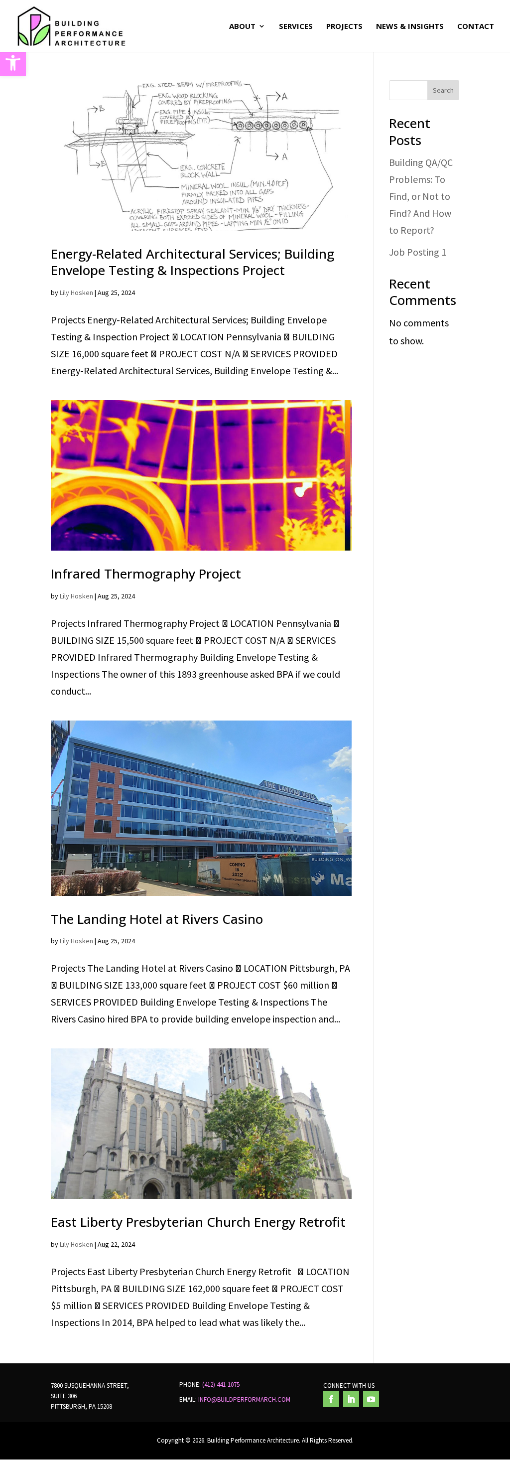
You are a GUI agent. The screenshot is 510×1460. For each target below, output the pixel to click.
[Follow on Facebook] (331, 1399)
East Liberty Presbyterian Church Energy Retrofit (198, 1222)
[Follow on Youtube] (371, 1399)
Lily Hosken (76, 292)
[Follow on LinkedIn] (351, 1399)
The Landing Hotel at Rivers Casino (157, 919)
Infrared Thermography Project (146, 574)
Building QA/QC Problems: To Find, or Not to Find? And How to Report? (421, 196)
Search (443, 90)
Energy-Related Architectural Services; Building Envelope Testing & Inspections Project (192, 262)
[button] (13, 63)
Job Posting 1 (417, 252)
